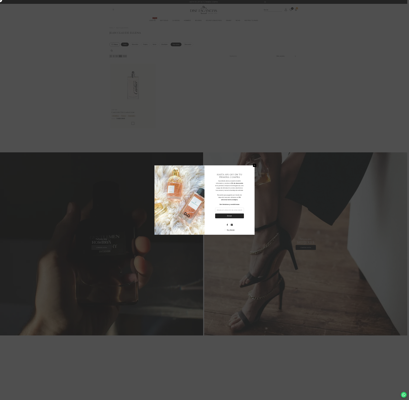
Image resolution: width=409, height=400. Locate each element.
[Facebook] (227, 225)
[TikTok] (232, 225)
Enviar (229, 216)
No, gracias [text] (231, 230)
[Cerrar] (254, 165)
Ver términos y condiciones (229, 204)
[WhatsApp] (404, 395)
